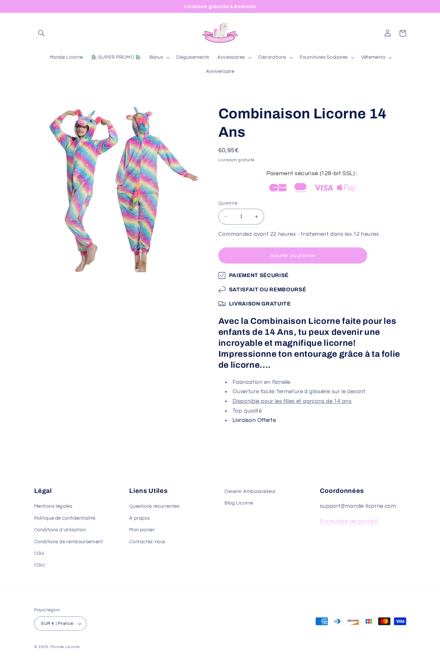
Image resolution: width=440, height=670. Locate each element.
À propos (139, 518)
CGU (39, 565)
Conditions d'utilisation (60, 529)
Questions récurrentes (154, 506)
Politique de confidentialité (64, 518)
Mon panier (142, 529)
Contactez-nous (147, 541)
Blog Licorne (239, 503)
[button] (41, 33)
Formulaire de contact (349, 521)
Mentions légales (53, 506)
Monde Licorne (65, 647)
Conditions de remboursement (68, 541)
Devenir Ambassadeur (250, 491)
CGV (39, 553)
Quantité (227, 203)
